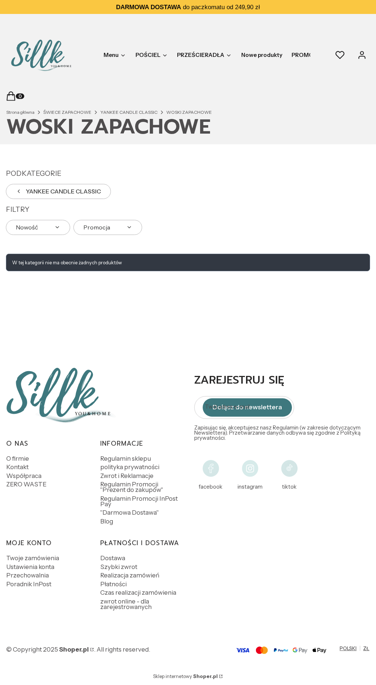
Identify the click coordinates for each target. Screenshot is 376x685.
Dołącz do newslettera (247, 407)
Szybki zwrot (118, 566)
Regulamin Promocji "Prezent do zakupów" (131, 487)
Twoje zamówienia (32, 558)
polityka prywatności (129, 467)
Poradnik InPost (28, 584)
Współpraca (23, 475)
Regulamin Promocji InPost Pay (139, 501)
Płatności (113, 584)
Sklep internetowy (185, 676)
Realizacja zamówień (129, 575)
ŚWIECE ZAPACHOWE (67, 112)
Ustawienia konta (30, 566)
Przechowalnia (27, 575)
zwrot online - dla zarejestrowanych (126, 604)
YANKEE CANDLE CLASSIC (129, 112)
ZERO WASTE (26, 484)
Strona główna (20, 112)
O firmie (17, 458)
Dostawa (112, 558)
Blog (106, 521)
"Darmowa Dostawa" (129, 512)
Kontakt (17, 467)
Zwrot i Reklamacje (126, 475)
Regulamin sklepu (125, 458)
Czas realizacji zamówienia (138, 592)
